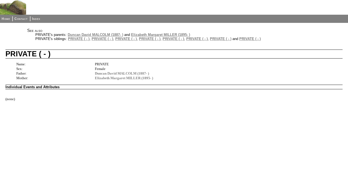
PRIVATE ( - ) (78, 39)
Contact (21, 19)
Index (36, 19)
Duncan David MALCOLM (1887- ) (95, 35)
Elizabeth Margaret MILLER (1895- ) (160, 35)
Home (6, 19)
